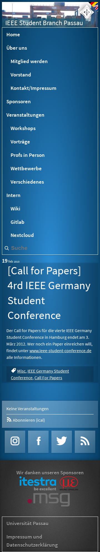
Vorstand (21, 74)
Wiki (15, 208)
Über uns (16, 47)
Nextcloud (22, 235)
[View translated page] (93, 7)
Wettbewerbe (26, 168)
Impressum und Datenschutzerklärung (32, 540)
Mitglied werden (29, 61)
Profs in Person (28, 155)
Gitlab (17, 222)
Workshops (23, 128)
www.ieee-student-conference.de (60, 350)
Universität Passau (27, 523)
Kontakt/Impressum (33, 88)
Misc (21, 371)
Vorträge (20, 141)
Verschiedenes (27, 181)
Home (13, 34)
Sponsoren (18, 101)
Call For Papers (48, 377)
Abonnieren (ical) (28, 420)
